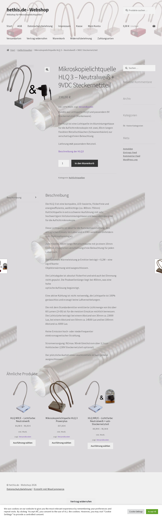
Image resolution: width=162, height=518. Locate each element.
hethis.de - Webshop (28, 9)
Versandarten (14, 38)
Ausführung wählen (22, 442)
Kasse (79, 26)
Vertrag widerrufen (37, 38)
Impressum (64, 26)
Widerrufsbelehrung (81, 38)
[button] (47, 69)
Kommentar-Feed (131, 155)
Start (9, 26)
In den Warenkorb (84, 163)
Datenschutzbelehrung (40, 26)
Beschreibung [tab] (14, 197)
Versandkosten (86, 106)
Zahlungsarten (105, 38)
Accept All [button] (152, 511)
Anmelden (128, 148)
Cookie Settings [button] (136, 511)
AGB (19, 26)
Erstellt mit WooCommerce (49, 489)
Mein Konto (94, 26)
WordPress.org (130, 159)
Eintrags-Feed (130, 152)
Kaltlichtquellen (25, 50)
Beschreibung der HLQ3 (71, 151)
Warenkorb (59, 38)
